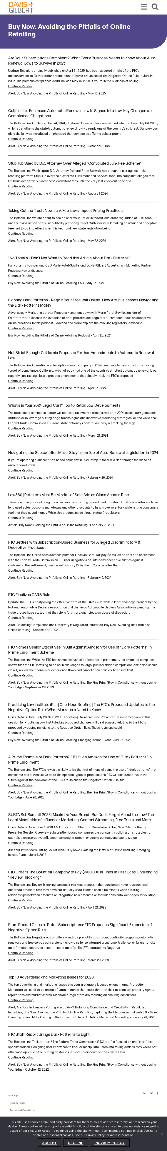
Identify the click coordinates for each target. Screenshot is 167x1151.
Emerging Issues (90, 740)
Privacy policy (110, 1143)
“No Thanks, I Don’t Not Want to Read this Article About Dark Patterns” (69, 258)
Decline (75, 1143)
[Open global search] (155, 7)
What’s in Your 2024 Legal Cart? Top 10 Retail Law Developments (64, 405)
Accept (49, 1143)
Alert (11, 93)
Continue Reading (20, 86)
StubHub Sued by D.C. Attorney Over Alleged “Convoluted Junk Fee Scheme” (75, 163)
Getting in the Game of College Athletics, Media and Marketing (84, 1017)
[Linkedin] (145, 1093)
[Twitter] (151, 1093)
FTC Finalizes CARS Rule (29, 595)
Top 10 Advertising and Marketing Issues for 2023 (51, 977)
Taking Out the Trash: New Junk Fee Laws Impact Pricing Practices (65, 210)
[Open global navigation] (144, 7)
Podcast (84, 335)
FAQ (81, 283)
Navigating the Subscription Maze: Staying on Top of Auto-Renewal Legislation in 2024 (83, 452)
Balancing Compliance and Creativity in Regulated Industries (60, 625)
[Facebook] (158, 1093)
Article (13, 525)
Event (107, 740)
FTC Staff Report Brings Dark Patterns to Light (49, 1034)
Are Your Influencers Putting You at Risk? (37, 850)
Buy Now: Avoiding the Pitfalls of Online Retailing (51, 93)
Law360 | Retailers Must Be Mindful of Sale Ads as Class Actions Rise (68, 495)
